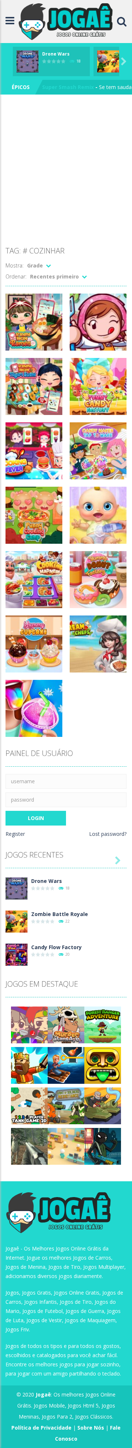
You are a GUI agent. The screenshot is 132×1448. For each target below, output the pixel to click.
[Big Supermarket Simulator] (66, 1145)
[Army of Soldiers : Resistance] (66, 1105)
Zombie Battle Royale (59, 914)
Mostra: (14, 265)
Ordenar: (16, 276)
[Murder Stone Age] (66, 1024)
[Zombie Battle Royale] (16, 921)
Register (15, 833)
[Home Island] (66, 1064)
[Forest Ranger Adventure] (102, 1024)
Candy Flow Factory (56, 947)
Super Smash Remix (68, 87)
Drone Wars (56, 54)
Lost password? (107, 833)
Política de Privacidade (41, 1427)
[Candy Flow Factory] (16, 954)
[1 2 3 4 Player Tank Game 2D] (29, 1105)
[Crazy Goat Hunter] (29, 1145)
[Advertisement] (66, 172)
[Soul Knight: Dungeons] (29, 1064)
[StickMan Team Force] (102, 1145)
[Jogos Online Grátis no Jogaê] (67, 20)
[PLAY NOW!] (27, 60)
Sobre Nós (90, 1427)
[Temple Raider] (102, 1064)
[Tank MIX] (102, 1105)
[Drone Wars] (16, 887)
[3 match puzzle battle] (29, 1024)
